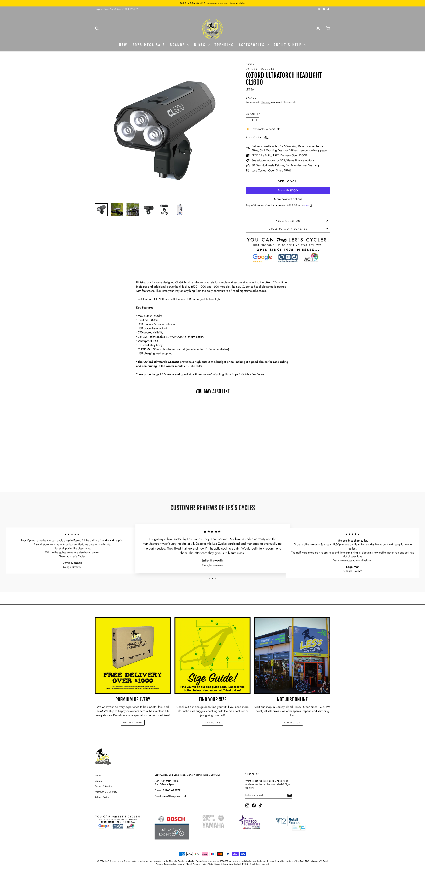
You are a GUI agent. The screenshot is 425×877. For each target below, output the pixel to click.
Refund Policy (102, 797)
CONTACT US (292, 722)
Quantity (253, 114)
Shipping (265, 102)
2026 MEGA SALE (148, 45)
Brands (178, 45)
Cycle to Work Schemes (288, 228)
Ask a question (288, 221)
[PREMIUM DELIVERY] (133, 655)
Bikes (200, 45)
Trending (224, 45)
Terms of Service (103, 786)
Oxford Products (260, 69)
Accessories (252, 45)
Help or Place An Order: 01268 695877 (116, 9)
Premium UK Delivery (106, 792)
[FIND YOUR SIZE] (212, 655)
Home (249, 64)
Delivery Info (132, 722)
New (123, 45)
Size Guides (212, 722)
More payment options (288, 199)
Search (98, 781)
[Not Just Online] (292, 655)
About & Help (288, 45)
